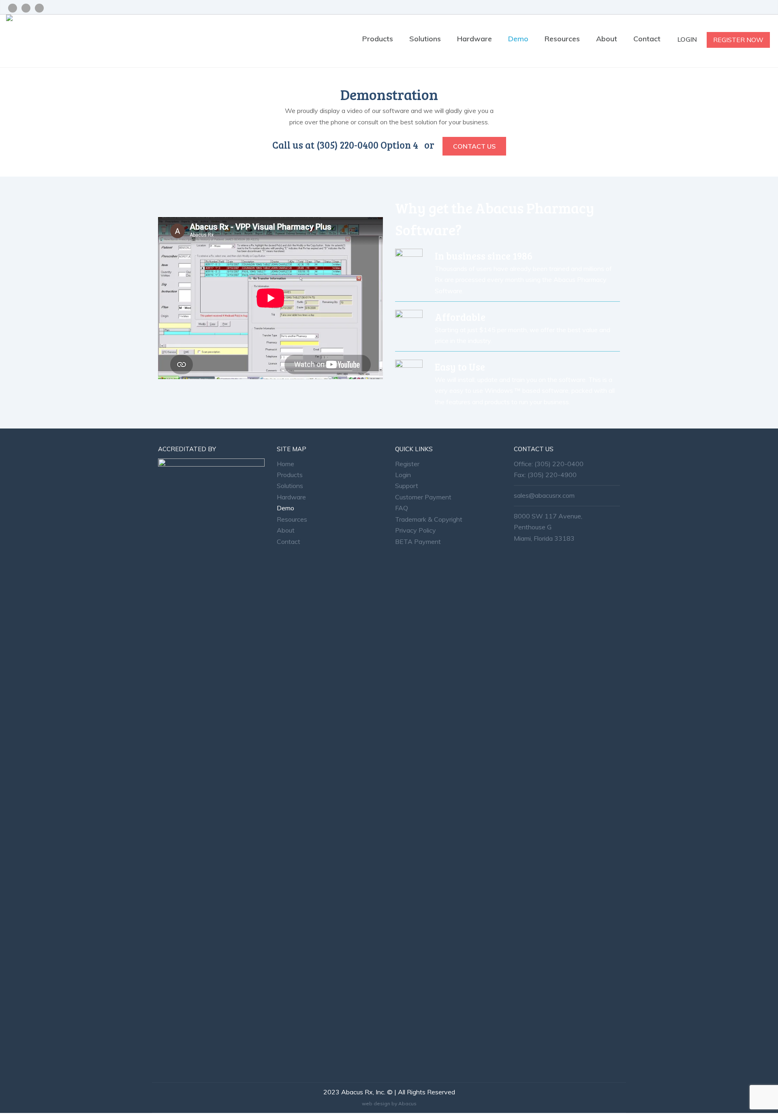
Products (377, 38)
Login (403, 475)
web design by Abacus (389, 1103)
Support (406, 486)
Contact (646, 38)
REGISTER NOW (738, 40)
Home (285, 464)
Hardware (474, 38)
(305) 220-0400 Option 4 (367, 144)
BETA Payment (418, 541)
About (606, 38)
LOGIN (688, 39)
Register (407, 464)
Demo (518, 38)
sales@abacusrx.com (544, 495)
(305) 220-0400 (559, 464)
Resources (562, 38)
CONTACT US (474, 146)
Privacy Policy (415, 530)
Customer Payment (423, 497)
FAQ (401, 508)
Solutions (425, 38)
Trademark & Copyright (428, 519)
